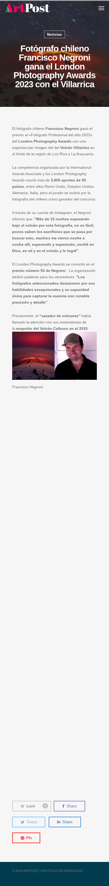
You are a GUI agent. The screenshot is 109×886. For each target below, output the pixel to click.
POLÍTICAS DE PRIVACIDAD (62, 871)
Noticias (54, 34)
